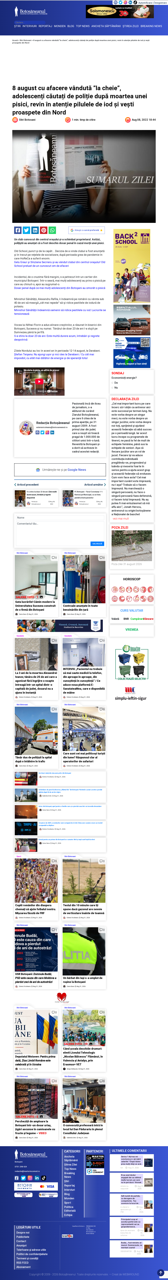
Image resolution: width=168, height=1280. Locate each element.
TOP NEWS (83, 26)
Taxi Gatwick (89, 1230)
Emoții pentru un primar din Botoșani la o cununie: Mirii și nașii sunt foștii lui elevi (67, 839)
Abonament (23, 1267)
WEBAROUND (131, 1274)
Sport (19, 856)
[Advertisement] (84, 65)
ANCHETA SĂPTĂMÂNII (106, 26)
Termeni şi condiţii (27, 1258)
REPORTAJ (45, 26)
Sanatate (20, 636)
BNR (126, 618)
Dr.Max (88, 1228)
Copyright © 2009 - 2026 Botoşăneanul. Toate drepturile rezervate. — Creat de (84, 1274)
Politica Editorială (70, 1208)
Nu (116, 387)
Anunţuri (21, 1245)
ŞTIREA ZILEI (131, 26)
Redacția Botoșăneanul (53, 423)
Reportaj (69, 1185)
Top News (70, 1168)
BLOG (70, 26)
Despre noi (22, 1232)
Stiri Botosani (25, 40)
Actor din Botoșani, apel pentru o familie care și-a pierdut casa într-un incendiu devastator (70, 806)
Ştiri (66, 1181)
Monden (69, 1198)
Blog (67, 1194)
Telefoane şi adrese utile (31, 1249)
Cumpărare (137, 618)
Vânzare (148, 618)
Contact (21, 1241)
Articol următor (93, 484)
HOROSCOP (131, 579)
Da (116, 382)
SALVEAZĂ (97, 544)
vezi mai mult (121, 518)
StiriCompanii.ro (90, 1231)
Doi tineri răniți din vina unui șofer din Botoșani (55, 773)
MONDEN (60, 26)
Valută (115, 618)
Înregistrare (160, 2)
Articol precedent (28, 484)
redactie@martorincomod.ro (27, 1171)
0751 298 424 (21, 1167)
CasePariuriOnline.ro (78, 1226)
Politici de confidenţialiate (32, 1254)
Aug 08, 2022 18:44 (144, 119)
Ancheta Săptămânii (71, 1158)
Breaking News (69, 1175)
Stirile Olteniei (90, 1233)
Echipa (68, 1215)
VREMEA (131, 629)
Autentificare (145, 2)
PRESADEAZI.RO (91, 1226)
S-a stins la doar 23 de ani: (42, 495)
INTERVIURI (30, 26)
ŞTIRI (17, 26)
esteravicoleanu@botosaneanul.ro (52, 427)
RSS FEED (22, 1262)
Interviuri (69, 1189)
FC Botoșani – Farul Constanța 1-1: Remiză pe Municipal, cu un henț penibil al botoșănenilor (89, 495)
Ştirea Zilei (70, 1164)
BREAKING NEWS (151, 26)
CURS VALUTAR (131, 610)
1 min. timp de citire (83, 119)
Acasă (15, 40)
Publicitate (22, 1236)
